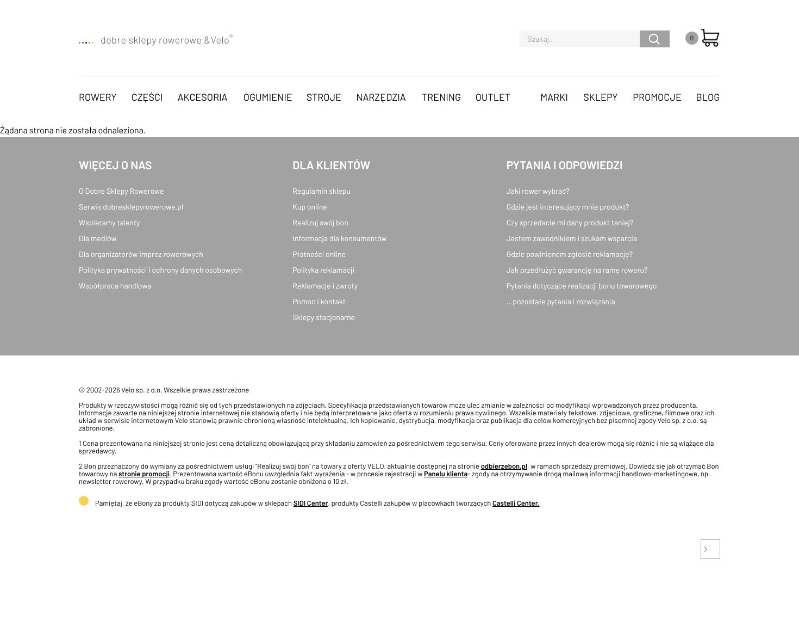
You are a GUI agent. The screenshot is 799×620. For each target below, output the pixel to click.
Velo (221, 40)
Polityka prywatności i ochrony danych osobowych (160, 269)
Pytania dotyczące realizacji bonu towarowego (582, 285)
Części (147, 97)
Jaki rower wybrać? (538, 190)
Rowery (98, 97)
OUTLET (493, 97)
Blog (708, 97)
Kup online (309, 206)
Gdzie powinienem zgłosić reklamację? (570, 254)
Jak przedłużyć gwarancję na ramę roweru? (577, 269)
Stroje (324, 97)
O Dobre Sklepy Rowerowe (121, 190)
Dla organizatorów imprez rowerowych (141, 254)
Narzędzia (380, 97)
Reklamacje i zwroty (325, 285)
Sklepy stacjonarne (323, 317)
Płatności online (319, 254)
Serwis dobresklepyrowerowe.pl (131, 206)
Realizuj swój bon (320, 222)
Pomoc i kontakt (319, 301)
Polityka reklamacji (323, 269)
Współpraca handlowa (115, 285)
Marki (553, 97)
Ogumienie (268, 97)
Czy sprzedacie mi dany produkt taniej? (570, 222)
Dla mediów (97, 238)
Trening (441, 97)
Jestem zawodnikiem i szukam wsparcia (572, 238)
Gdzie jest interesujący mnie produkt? (568, 206)
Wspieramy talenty (109, 222)
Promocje (657, 97)
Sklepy (600, 97)
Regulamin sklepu (321, 190)
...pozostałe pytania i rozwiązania (561, 301)
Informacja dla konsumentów (339, 238)
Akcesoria (203, 97)
